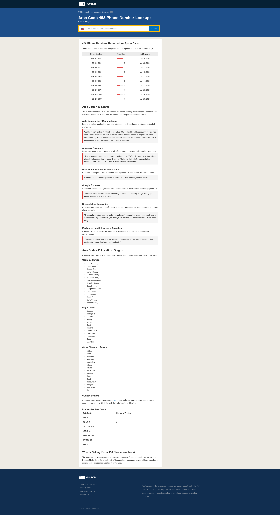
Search (154, 28)
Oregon (105, 12)
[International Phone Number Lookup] (87, 4)
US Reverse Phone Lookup (89, 12)
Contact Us (84, 494)
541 (116, 400)
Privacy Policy (85, 487)
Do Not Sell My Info (87, 491)
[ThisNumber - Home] (87, 478)
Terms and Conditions (88, 484)
